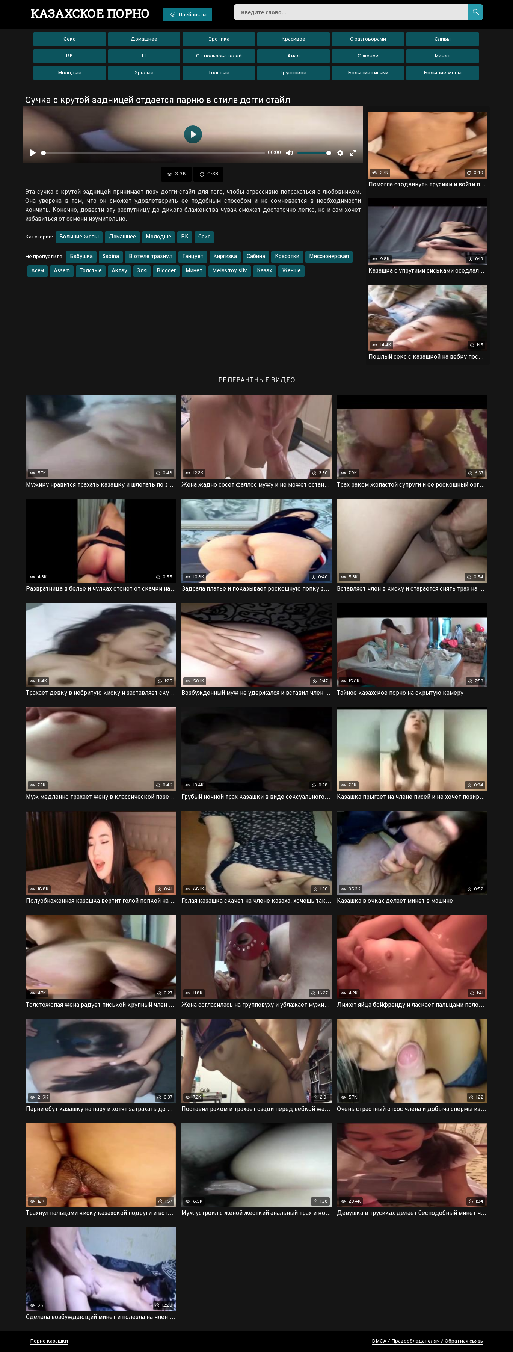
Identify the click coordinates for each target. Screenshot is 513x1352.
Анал (293, 56)
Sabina (111, 256)
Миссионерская (329, 256)
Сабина (256, 256)
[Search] (475, 12)
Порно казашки (49, 1341)
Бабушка (81, 256)
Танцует (193, 256)
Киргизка (225, 256)
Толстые (218, 73)
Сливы (443, 39)
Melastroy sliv (229, 271)
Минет (443, 56)
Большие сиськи (368, 73)
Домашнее (144, 39)
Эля (142, 271)
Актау (119, 271)
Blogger (166, 271)
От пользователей (219, 56)
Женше (291, 271)
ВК (69, 56)
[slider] (153, 153)
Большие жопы (443, 73)
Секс (69, 39)
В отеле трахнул (150, 256)
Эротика (218, 39)
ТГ (144, 56)
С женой (368, 56)
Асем (37, 271)
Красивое (293, 39)
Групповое (293, 73)
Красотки (287, 256)
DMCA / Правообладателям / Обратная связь (427, 1341)
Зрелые (144, 73)
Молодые (69, 73)
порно (90, 13)
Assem (62, 271)
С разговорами (368, 39)
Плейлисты (192, 15)
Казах (264, 271)
